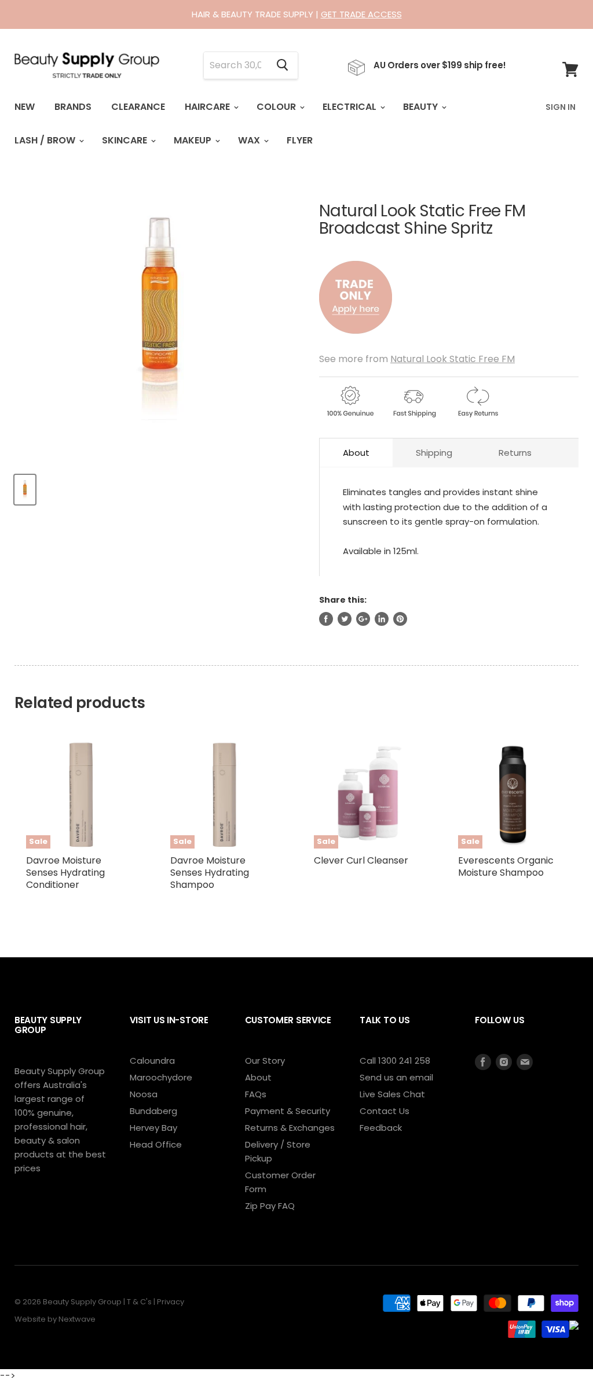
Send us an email (396, 1077)
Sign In (561, 107)
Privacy (170, 1301)
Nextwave (77, 1319)
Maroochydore (161, 1077)
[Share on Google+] (363, 619)
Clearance (138, 106)
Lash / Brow (46, 140)
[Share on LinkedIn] (382, 619)
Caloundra (152, 1060)
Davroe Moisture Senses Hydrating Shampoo (209, 872)
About (356, 453)
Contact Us (384, 1111)
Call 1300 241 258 (395, 1060)
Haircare (208, 106)
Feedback (381, 1128)
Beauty (421, 106)
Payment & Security (287, 1111)
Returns (515, 453)
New (24, 106)
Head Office (156, 1144)
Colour (277, 106)
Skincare (125, 140)
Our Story (265, 1060)
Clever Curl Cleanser (361, 860)
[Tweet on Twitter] (345, 619)
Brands (72, 106)
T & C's (139, 1301)
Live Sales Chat (392, 1094)
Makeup (194, 140)
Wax (250, 140)
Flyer (300, 140)
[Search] (282, 65)
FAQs (255, 1094)
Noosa (144, 1094)
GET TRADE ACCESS (361, 14)
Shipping (434, 453)
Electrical (351, 106)
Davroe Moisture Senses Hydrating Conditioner (65, 872)
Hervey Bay (153, 1128)
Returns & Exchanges (290, 1128)
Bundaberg (153, 1111)
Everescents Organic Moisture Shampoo (506, 866)
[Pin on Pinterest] (400, 619)
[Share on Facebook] (326, 619)
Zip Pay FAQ (270, 1206)
